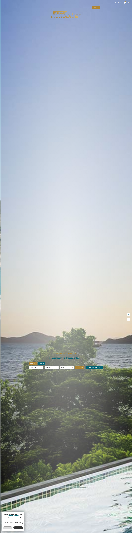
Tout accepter (18, 527)
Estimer (42, 363)
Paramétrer (8, 527)
